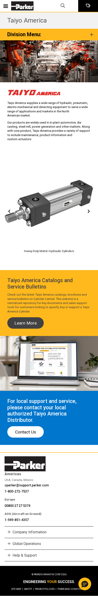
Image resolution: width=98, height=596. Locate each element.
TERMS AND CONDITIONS (71, 589)
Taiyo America (27, 20)
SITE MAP (17, 589)
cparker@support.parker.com (27, 485)
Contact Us (25, 432)
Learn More (25, 323)
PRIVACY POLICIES (45, 589)
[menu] (5, 6)
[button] (84, 584)
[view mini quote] (88, 6)
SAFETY (29, 589)
